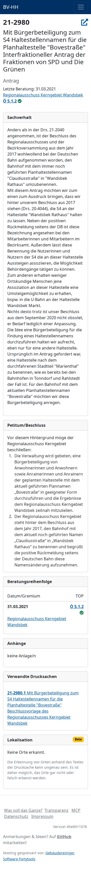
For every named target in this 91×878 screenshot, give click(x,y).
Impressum (42, 816)
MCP (76, 810)
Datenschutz (16, 816)
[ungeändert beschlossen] (20, 101)
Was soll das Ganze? (23, 810)
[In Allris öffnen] (84, 22)
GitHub (64, 836)
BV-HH (10, 7)
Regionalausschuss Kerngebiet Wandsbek (43, 95)
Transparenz (56, 810)
